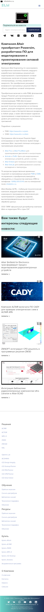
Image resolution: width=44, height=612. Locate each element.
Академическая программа (11, 564)
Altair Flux (8, 151)
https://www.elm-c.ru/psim (18, 131)
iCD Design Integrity (8, 462)
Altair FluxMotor (20, 151)
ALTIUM (4, 432)
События (5, 587)
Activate (8, 156)
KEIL (3, 448)
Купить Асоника (7, 560)
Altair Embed (9, 162)
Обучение (5, 505)
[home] (5, 6)
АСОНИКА (5, 459)
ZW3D (4, 440)
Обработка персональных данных (22, 609)
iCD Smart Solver (7, 478)
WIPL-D (4, 436)
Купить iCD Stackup (8, 556)
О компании (6, 575)
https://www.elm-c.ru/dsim (19, 134)
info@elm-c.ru (9, 1)
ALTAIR (4, 428)
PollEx (15, 156)
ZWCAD (4, 444)
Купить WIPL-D (7, 552)
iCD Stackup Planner (9, 466)
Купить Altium (6, 540)
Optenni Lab (6, 455)
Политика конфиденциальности (22, 607)
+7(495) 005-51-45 (17, 181)
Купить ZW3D (6, 548)
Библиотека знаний (9, 497)
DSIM (38, 174)
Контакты (5, 579)
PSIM (33, 174)
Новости (5, 583)
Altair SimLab (9, 165)
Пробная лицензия (8, 489)
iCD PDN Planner (7, 470)
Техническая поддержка (10, 501)
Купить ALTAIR (7, 544)
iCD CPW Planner (7, 474)
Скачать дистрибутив (9, 493)
